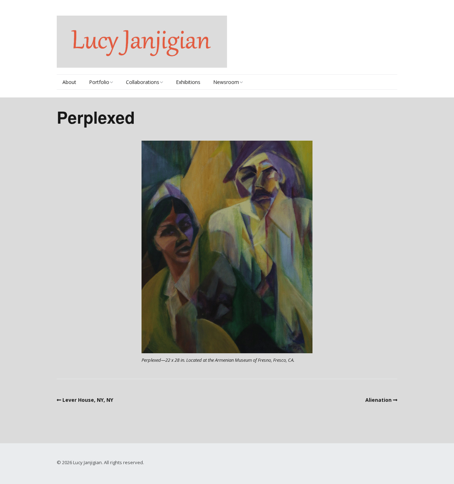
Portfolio (99, 82)
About (69, 82)
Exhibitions (188, 82)
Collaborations (142, 82)
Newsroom (226, 82)
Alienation (378, 399)
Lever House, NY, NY (87, 399)
